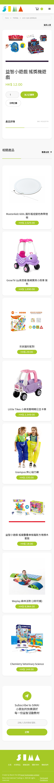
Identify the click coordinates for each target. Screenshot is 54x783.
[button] (49, 8)
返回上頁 (47, 25)
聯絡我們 (45, 765)
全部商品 (15, 18)
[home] (12, 8)
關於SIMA (35, 765)
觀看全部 (45, 152)
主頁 (9, 765)
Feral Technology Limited (29, 775)
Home (7, 18)
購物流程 (26, 765)
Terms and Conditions (44, 779)
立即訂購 (13, 103)
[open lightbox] (27, 47)
